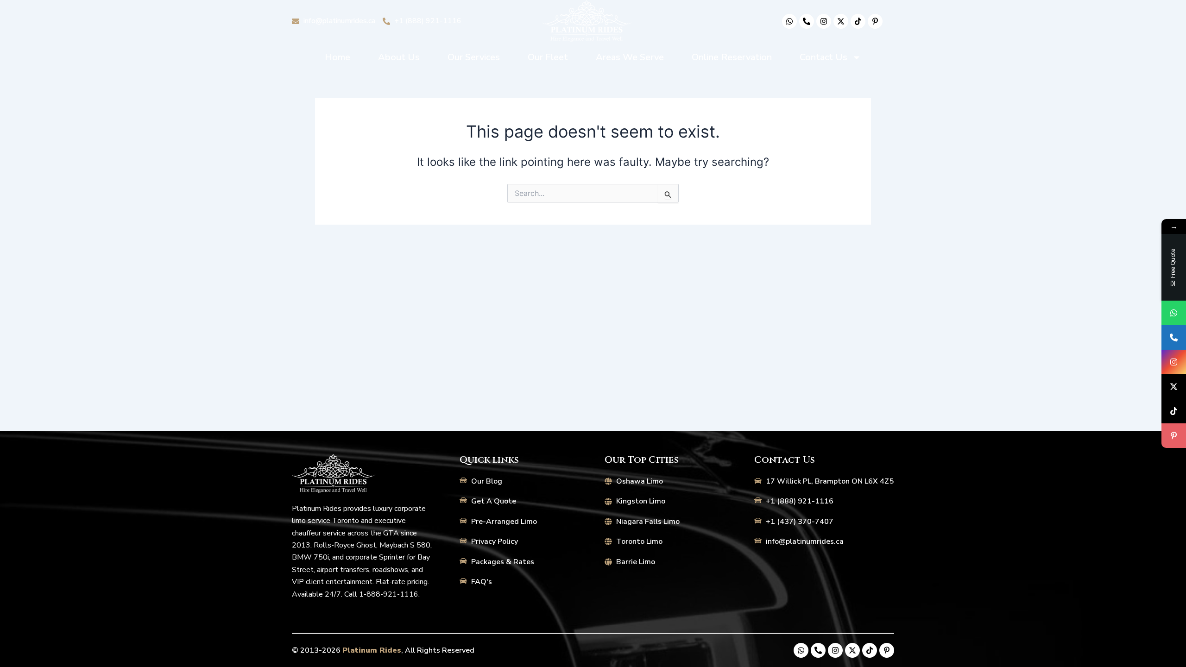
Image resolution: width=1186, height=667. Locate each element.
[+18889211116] (1173, 337)
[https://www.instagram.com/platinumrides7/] (1173, 362)
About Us (399, 57)
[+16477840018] (1173, 313)
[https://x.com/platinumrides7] (1173, 386)
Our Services (474, 57)
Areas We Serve (630, 57)
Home (337, 57)
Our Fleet (548, 57)
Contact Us (823, 57)
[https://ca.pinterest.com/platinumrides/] (1173, 435)
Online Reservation (732, 57)
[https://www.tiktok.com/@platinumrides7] (1173, 411)
